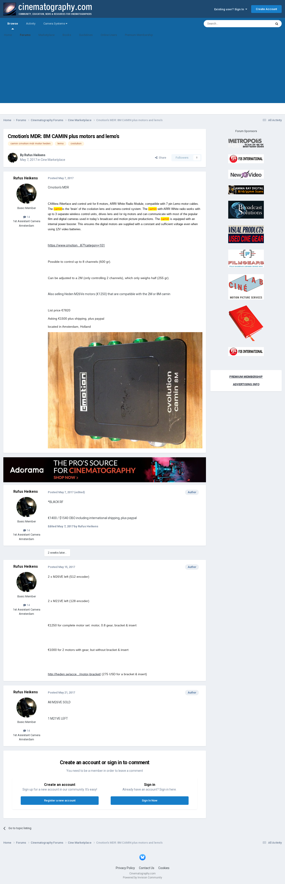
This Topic (259, 23)
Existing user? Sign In (229, 9)
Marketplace (47, 35)
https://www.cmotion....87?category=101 (76, 245)
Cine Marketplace (53, 159)
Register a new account (59, 800)
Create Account (266, 9)
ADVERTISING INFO (246, 384)
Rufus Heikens (34, 155)
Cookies (163, 868)
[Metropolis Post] (246, 143)
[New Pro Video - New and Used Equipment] (246, 174)
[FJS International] (246, 158)
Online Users (109, 35)
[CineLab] (246, 286)
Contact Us (146, 868)
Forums (25, 35)
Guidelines (86, 35)
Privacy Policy (125, 868)
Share (161, 157)
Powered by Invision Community (142, 877)
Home (8, 35)
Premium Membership (139, 35)
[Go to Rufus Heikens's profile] (13, 158)
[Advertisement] (142, 72)
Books (67, 35)
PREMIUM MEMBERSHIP (246, 376)
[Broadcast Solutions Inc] (246, 209)
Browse (12, 23)
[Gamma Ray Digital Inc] (246, 189)
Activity (30, 23)
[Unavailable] (125, 390)
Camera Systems (54, 23)
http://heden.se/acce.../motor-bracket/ (74, 674)
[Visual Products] (246, 234)
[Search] (277, 23)
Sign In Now (149, 800)
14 (28, 217)
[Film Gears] (246, 258)
